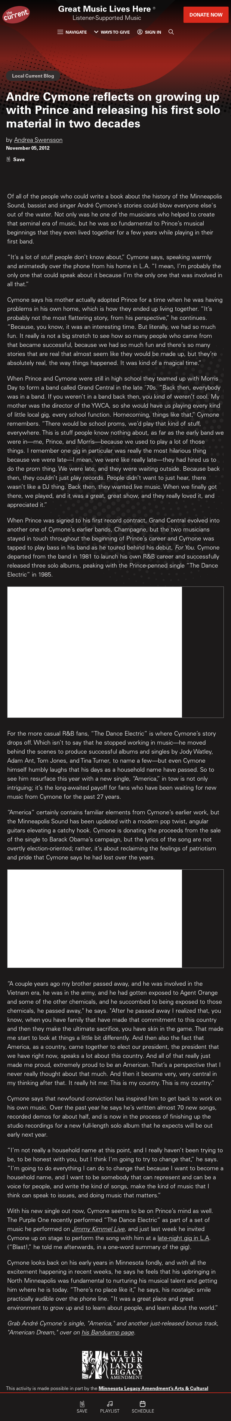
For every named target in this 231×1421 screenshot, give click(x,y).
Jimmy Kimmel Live (98, 1230)
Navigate (76, 32)
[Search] (171, 32)
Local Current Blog (33, 75)
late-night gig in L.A (183, 1239)
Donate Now (206, 14)
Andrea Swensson (38, 141)
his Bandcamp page (108, 1333)
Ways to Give (115, 32)
